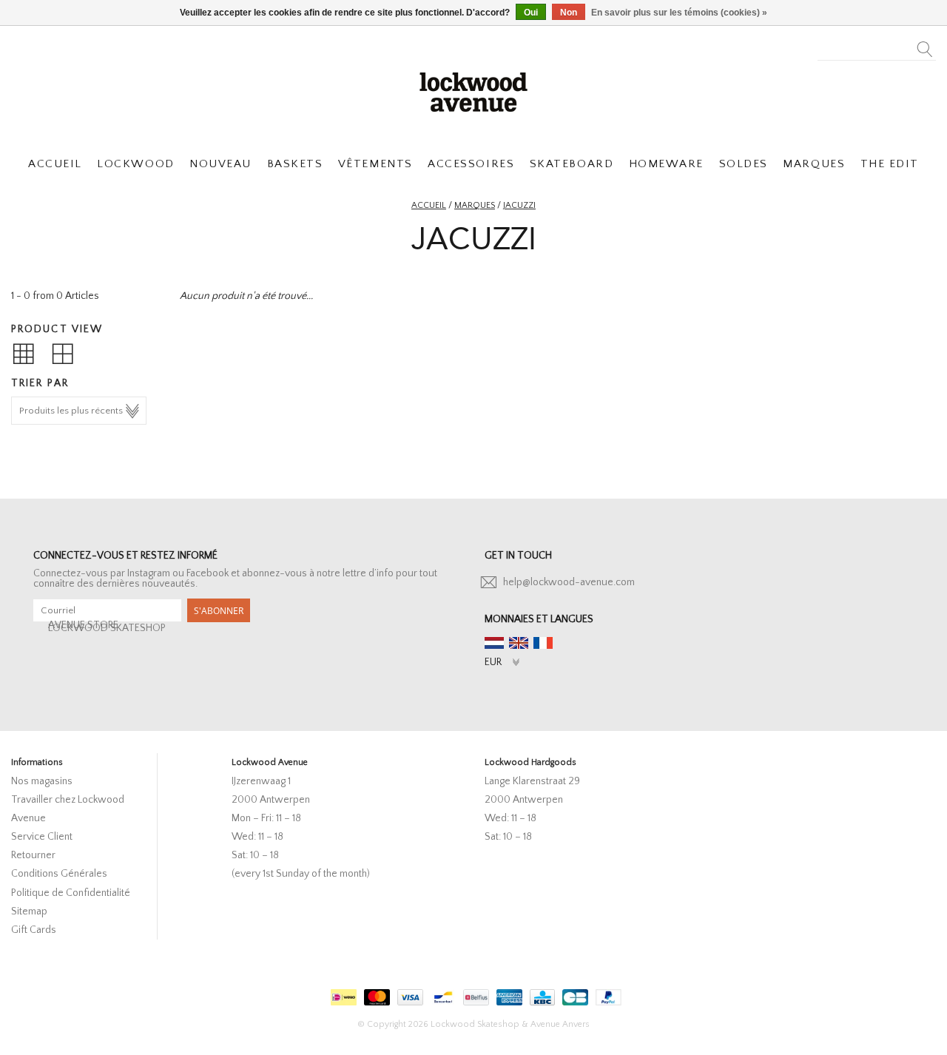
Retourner (33, 855)
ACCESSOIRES (471, 164)
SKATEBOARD (571, 164)
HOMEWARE (666, 164)
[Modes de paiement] (342, 994)
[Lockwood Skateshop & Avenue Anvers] (473, 90)
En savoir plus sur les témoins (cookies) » (679, 12)
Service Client (42, 837)
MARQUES (814, 164)
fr (543, 643)
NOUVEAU (220, 164)
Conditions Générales (59, 874)
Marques (474, 205)
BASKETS (295, 164)
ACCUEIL (55, 164)
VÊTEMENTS (375, 164)
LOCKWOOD (135, 164)
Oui (531, 12)
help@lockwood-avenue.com (569, 582)
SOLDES (743, 164)
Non (568, 12)
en (518, 643)
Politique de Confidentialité (70, 893)
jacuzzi (519, 205)
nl (494, 643)
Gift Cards (33, 930)
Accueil (428, 205)
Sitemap (29, 911)
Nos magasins (42, 781)
